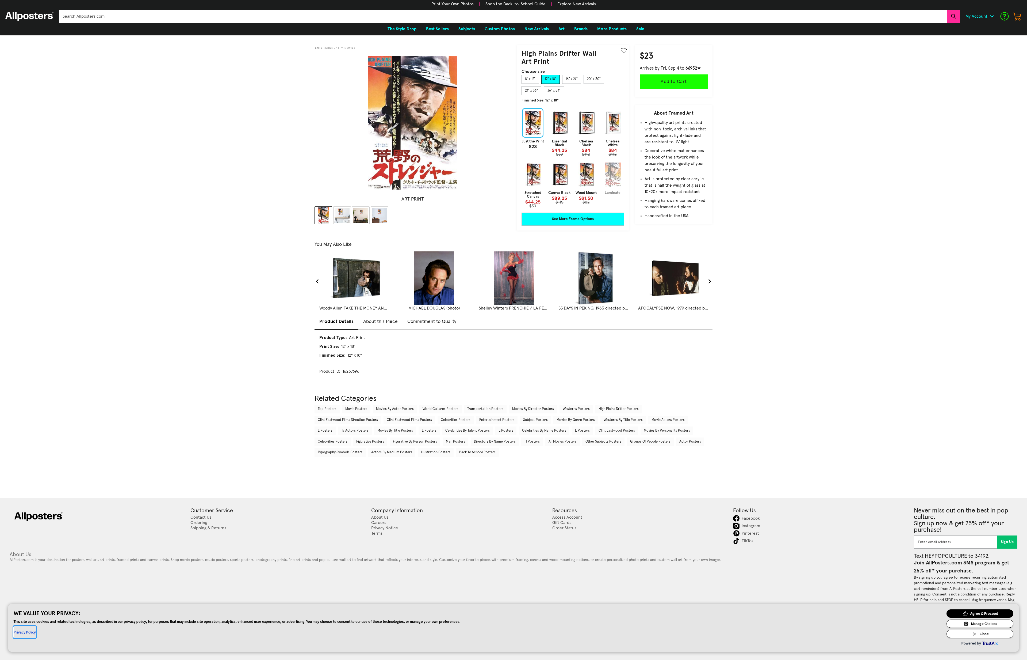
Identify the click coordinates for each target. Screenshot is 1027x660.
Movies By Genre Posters (576, 420)
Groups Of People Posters (650, 441)
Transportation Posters (485, 409)
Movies (349, 48)
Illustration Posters (435, 452)
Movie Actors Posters (668, 420)
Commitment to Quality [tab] (431, 321)
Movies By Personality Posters (667, 430)
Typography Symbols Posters (340, 452)
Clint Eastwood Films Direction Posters (348, 420)
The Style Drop (402, 29)
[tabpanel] (573, 158)
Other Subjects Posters (603, 441)
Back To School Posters (477, 452)
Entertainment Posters (496, 420)
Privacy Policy (25, 632)
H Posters (532, 441)
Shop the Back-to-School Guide (515, 4)
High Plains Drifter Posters (619, 409)
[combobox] (503, 16)
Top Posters (327, 409)
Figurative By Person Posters (415, 441)
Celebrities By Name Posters (544, 430)
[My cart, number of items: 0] (1017, 16)
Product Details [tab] (336, 321)
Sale (640, 29)
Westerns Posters (576, 409)
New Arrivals (536, 29)
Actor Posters (690, 441)
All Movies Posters (563, 441)
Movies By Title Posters (395, 430)
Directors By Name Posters (495, 441)
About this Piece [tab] (380, 321)
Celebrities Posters (455, 420)
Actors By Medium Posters (391, 452)
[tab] (530, 79)
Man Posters (455, 441)
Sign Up (1007, 542)
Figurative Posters (370, 441)
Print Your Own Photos (452, 4)
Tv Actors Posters (355, 430)
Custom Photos (500, 29)
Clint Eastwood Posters (617, 430)
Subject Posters (535, 420)
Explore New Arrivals (576, 4)
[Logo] (29, 16)
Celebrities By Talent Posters (467, 430)
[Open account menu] (991, 16)
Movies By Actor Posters (395, 409)
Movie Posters (356, 409)
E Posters (325, 430)
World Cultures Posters (440, 409)
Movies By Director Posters (533, 409)
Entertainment (327, 48)
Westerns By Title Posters (623, 420)
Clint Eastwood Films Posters (409, 420)
